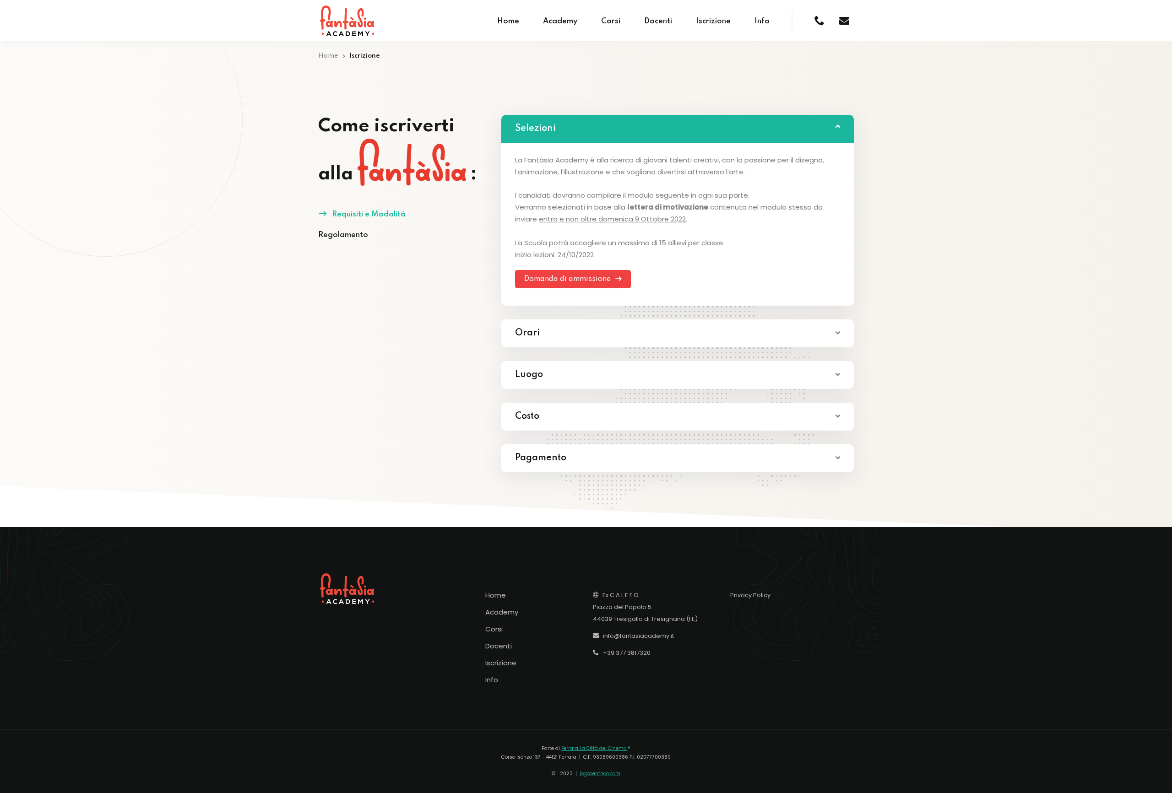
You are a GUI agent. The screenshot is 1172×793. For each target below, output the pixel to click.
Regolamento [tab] (343, 235)
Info (762, 21)
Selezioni (535, 128)
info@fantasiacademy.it (636, 635)
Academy (560, 21)
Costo (527, 416)
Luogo (529, 374)
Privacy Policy (750, 595)
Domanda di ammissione (568, 279)
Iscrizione (713, 21)
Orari (527, 333)
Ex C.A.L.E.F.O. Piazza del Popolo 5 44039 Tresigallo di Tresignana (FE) (645, 607)
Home (508, 21)
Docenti (658, 21)
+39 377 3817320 (625, 652)
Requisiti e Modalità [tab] (369, 214)
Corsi (610, 21)
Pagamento (540, 458)
